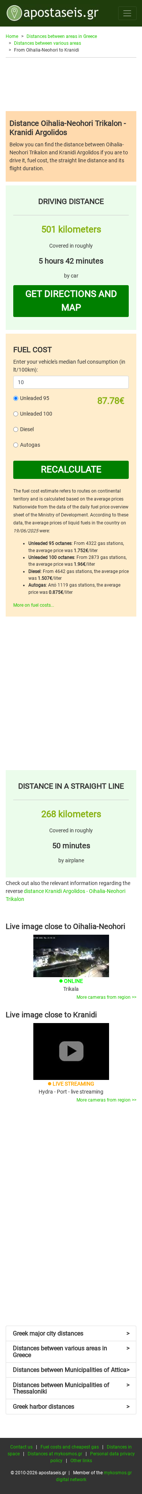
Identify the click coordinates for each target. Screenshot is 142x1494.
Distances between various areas (47, 43)
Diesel (27, 429)
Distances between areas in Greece (62, 36)
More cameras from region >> (106, 997)
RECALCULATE (71, 469)
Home (12, 36)
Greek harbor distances (71, 1406)
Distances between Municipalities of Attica (71, 1369)
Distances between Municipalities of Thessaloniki (71, 1388)
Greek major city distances (71, 1333)
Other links (81, 1460)
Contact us (21, 1447)
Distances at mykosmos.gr (55, 1453)
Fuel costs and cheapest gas (70, 1447)
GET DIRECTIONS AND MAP (71, 301)
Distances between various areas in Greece (71, 1352)
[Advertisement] (71, 84)
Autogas (30, 445)
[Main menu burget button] (127, 13)
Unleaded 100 (36, 414)
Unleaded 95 (34, 398)
